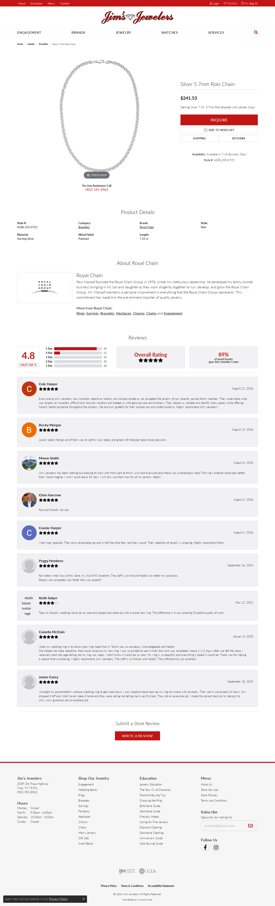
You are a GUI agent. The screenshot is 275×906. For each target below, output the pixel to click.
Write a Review (137, 735)
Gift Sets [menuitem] (83, 838)
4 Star (49, 353)
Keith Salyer (48, 597)
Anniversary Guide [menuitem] (151, 838)
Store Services (209, 790)
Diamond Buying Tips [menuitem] (153, 795)
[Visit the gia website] (147, 871)
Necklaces (123, 313)
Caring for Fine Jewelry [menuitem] (154, 822)
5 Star (49, 348)
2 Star (49, 361)
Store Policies (209, 795)
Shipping (199, 138)
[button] (36, 3)
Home (20, 44)
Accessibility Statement (161, 886)
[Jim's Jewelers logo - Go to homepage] (137, 17)
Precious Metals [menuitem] (149, 816)
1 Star (49, 366)
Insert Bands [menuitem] (85, 843)
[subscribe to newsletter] (250, 826)
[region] (96, 115)
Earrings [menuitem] (83, 806)
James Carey (48, 676)
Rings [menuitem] (81, 795)
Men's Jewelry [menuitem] (87, 833)
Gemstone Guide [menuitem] (150, 811)
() (105, 348)
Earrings (92, 313)
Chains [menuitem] (82, 827)
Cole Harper (48, 383)
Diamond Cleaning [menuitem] (151, 827)
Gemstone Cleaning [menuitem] (151, 833)
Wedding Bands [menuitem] (87, 790)
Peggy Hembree (51, 560)
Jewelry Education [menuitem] (151, 784)
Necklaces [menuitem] (84, 816)
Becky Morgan (50, 424)
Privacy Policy (109, 886)
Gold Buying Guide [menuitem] (151, 843)
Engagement (29, 32)
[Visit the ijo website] (127, 871)
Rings (80, 313)
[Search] (256, 32)
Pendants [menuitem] (84, 811)
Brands (78, 32)
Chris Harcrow (50, 494)
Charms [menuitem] (83, 822)
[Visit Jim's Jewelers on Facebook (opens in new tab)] (205, 847)
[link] (21, 3)
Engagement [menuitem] (85, 784)
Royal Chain (147, 227)
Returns (238, 138)
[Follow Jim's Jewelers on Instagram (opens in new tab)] (216, 847)
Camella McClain (52, 631)
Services (216, 32)
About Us (206, 784)
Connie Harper (50, 527)
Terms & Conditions (132, 886)
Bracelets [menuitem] (84, 800)
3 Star (49, 357)
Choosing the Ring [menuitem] (151, 800)
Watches (169, 32)
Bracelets (43, 44)
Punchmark (145, 899)
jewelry (31, 44)
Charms (139, 313)
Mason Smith (49, 457)
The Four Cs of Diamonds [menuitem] (155, 790)
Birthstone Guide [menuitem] (150, 806)
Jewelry (123, 32)
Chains (151, 313)
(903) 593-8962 (96, 189)
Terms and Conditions (214, 800)
